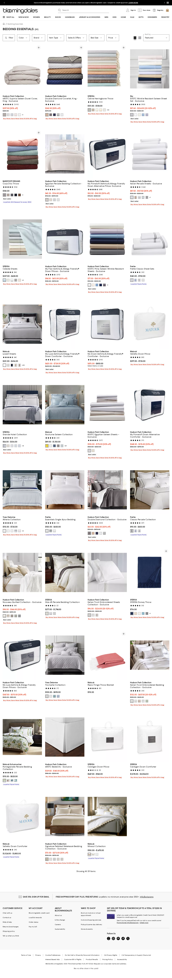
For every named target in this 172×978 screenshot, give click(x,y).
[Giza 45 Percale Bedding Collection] (64, 572)
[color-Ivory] (139, 114)
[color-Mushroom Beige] (19, 280)
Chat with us (7, 913)
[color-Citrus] (4, 780)
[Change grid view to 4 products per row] (135, 38)
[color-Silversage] (97, 110)
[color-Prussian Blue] (12, 780)
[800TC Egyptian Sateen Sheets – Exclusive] (107, 404)
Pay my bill (33, 927)
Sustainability (60, 929)
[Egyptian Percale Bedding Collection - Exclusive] (64, 153)
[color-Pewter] (4, 114)
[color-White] (19, 114)
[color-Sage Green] (147, 701)
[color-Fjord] (15, 531)
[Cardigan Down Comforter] (149, 737)
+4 (23, 280)
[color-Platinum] (58, 445)
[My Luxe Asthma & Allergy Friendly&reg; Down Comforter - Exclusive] (64, 324)
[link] (22, 107)
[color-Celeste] (58, 696)
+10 (108, 110)
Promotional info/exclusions (128, 923)
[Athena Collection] (22, 489)
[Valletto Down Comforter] (22, 816)
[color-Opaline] (143, 197)
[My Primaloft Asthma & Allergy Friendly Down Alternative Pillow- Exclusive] (107, 153)
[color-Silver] (8, 114)
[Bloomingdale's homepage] (4, 24)
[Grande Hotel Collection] (22, 404)
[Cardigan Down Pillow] (107, 737)
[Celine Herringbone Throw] (107, 68)
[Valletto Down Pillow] (149, 324)
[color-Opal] (97, 854)
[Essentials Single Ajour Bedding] (64, 489)
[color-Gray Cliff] (50, 531)
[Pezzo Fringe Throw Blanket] (107, 655)
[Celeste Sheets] (22, 238)
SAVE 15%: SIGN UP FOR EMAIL (36, 897)
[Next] (39, 69)
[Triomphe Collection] (64, 655)
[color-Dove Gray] (4, 195)
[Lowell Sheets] (22, 324)
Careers (58, 924)
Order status (33, 922)
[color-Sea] (15, 780)
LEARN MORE (133, 3)
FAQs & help (7, 922)
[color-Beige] (8, 616)
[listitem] (86, 2)
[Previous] (6, 69)
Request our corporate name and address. (110, 964)
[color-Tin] (104, 110)
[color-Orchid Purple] (147, 114)
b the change (60, 920)
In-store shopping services (91, 920)
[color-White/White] (12, 445)
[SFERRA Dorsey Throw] (149, 572)
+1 (22, 115)
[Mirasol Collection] (107, 816)
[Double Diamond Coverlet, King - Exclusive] (64, 68)
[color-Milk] (54, 531)
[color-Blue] (4, 280)
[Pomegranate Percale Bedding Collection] (22, 737)
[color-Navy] (12, 365)
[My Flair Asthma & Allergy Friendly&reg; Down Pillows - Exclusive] (64, 238)
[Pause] (167, 2)
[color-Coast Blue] (143, 114)
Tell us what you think (11, 936)
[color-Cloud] (12, 114)
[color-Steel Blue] (54, 445)
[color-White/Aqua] (15, 445)
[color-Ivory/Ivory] (8, 445)
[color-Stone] (8, 195)
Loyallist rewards (35, 917)
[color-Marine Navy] (54, 114)
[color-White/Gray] (131, 531)
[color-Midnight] (131, 613)
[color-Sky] (143, 613)
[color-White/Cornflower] (19, 445)
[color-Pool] (62, 445)
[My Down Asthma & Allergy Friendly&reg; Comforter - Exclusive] (107, 324)
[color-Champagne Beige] (135, 613)
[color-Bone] (4, 365)
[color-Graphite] (12, 195)
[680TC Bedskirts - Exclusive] (64, 737)
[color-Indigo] (15, 195)
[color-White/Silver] (89, 615)
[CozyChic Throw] (22, 153)
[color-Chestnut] (19, 195)
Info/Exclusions (146, 897)
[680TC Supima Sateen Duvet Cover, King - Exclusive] (22, 68)
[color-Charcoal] (50, 114)
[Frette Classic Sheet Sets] (149, 238)
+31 (65, 446)
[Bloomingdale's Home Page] (20, 11)
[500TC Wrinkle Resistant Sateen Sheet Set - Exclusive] (149, 68)
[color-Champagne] (47, 114)
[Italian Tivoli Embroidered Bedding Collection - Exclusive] (149, 655)
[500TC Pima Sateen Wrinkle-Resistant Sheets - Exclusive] (107, 238)
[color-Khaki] (19, 365)
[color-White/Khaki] (139, 280)
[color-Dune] (19, 531)
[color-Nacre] (12, 531)
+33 (23, 365)
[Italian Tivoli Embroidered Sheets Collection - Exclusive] (107, 572)
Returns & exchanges (11, 927)
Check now (144, 923)
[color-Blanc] (8, 531)
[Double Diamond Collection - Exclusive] (107, 489)
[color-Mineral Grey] (131, 114)
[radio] (4, 114)
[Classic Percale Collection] (149, 489)
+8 (23, 446)
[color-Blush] (15, 114)
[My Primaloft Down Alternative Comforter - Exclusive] (149, 404)
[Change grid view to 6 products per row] (139, 37)
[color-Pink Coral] (8, 780)
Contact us (7, 917)
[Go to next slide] (164, 2)
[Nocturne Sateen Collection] (64, 404)
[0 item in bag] (167, 10)
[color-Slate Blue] (89, 110)
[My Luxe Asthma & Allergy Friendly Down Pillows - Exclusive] (22, 655)
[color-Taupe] (100, 110)
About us (58, 915)
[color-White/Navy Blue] (4, 445)
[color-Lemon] (47, 445)
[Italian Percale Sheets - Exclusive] (149, 153)
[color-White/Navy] (135, 280)
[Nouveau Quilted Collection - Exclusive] (22, 572)
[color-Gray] (15, 280)
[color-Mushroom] (93, 110)
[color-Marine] (100, 285)
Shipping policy (9, 931)
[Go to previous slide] (4, 2)
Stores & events (87, 929)
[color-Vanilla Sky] (50, 199)
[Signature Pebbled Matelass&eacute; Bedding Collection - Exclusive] (64, 816)
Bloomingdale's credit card (39, 913)
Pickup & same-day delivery (91, 924)
